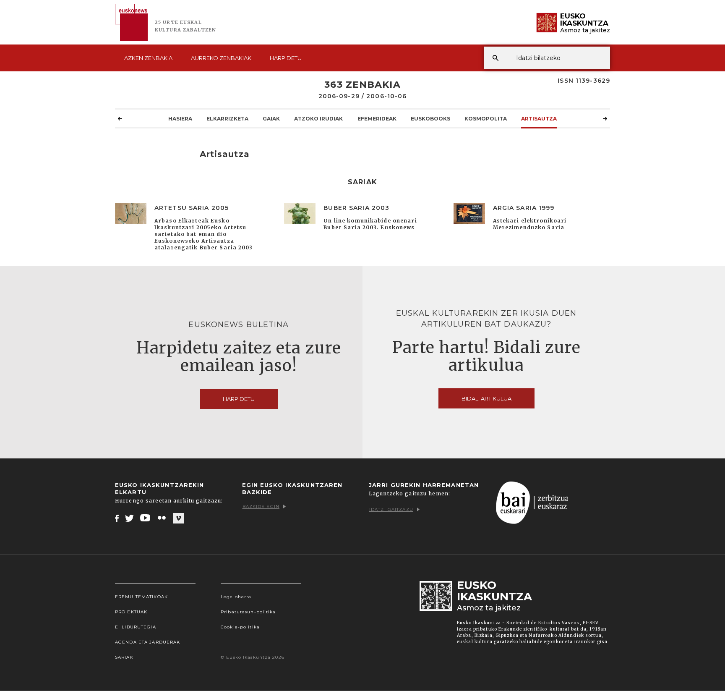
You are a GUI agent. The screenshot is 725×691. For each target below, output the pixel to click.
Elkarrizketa (227, 118)
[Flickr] (162, 518)
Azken (148, 58)
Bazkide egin (261, 506)
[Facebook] (117, 518)
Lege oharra (236, 596)
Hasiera (180, 118)
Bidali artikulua (486, 398)
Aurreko (221, 58)
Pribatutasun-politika (248, 612)
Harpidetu (286, 58)
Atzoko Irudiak (318, 118)
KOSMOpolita (485, 118)
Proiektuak (131, 612)
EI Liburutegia (135, 627)
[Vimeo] (178, 518)
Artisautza (539, 118)
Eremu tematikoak (141, 596)
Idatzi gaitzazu (391, 509)
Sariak (124, 657)
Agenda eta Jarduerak (147, 642)
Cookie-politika (240, 627)
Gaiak (271, 118)
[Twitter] (129, 518)
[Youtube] (145, 518)
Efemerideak (376, 118)
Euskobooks (430, 118)
